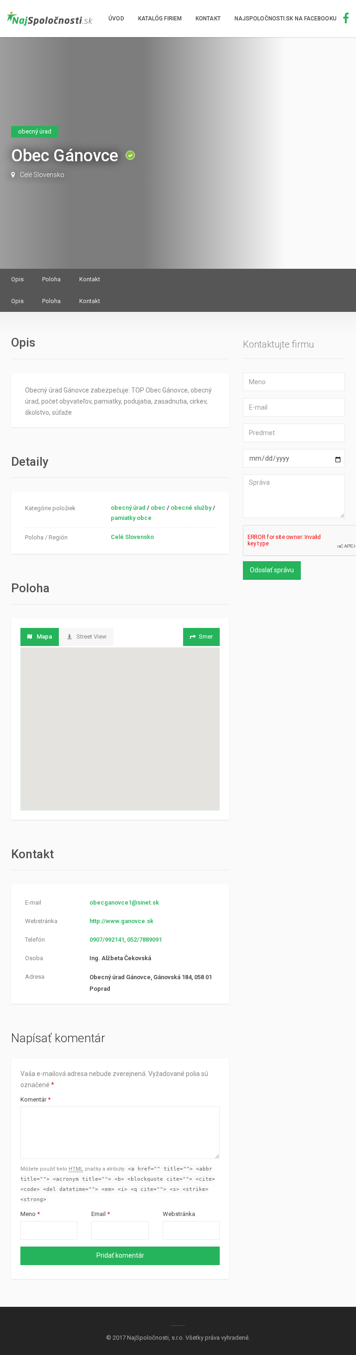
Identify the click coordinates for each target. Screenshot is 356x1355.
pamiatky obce (131, 517)
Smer (206, 636)
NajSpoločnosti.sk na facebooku (286, 18)
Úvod (116, 18)
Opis (17, 279)
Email (100, 1213)
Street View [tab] (91, 636)
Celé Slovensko (42, 174)
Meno (30, 1213)
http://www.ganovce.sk (121, 921)
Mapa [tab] (44, 636)
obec (158, 507)
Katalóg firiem (160, 18)
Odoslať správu (272, 570)
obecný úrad (128, 507)
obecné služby (191, 507)
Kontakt (208, 18)
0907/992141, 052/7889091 (125, 939)
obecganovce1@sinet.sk (124, 902)
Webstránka (179, 1213)
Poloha (51, 279)
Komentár (35, 1099)
